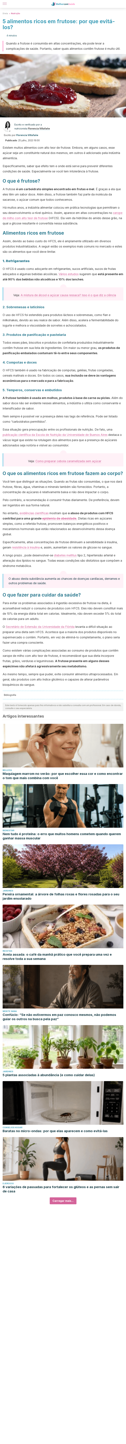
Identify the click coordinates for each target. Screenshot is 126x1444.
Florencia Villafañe (39, 128)
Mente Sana (10, 1011)
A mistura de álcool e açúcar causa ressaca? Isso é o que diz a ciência (68, 295)
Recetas (7, 951)
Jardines (8, 890)
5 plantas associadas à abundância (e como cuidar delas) (49, 1075)
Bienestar (8, 830)
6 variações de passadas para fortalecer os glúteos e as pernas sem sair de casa (61, 1189)
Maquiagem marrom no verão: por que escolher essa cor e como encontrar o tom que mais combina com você (63, 776)
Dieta (5, 13)
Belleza (7, 770)
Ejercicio (8, 1183)
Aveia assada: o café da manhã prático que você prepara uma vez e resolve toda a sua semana (57, 957)
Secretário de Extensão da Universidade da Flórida (40, 626)
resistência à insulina (26, 547)
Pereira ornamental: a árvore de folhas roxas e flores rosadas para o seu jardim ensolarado (61, 896)
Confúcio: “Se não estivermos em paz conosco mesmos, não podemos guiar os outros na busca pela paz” (59, 1017)
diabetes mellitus (65, 555)
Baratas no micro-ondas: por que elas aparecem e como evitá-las (55, 1131)
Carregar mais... (63, 1200)
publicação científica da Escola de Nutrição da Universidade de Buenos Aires (55, 434)
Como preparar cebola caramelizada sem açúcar (68, 461)
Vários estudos (69, 274)
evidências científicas (34, 513)
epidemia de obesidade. (59, 518)
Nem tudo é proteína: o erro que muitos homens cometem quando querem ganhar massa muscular (62, 836)
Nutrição (15, 13)
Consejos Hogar (12, 1127)
